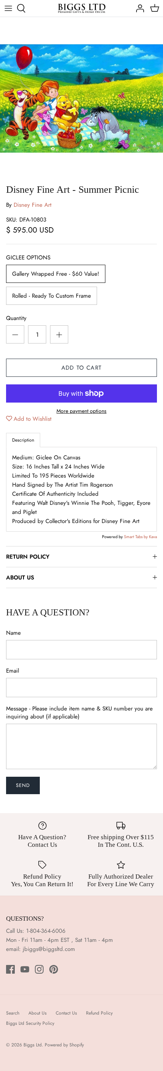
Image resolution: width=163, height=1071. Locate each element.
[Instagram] (39, 969)
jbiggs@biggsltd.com (49, 949)
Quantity (16, 318)
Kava (153, 537)
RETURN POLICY (27, 557)
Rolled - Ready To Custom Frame (51, 296)
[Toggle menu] (8, 8)
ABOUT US (20, 577)
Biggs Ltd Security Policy (30, 1023)
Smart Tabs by (136, 537)
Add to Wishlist (33, 419)
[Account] (138, 8)
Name (13, 633)
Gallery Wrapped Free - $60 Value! (55, 274)
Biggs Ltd (33, 1044)
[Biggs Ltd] (81, 8)
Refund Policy (99, 1013)
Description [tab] (23, 440)
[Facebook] (10, 969)
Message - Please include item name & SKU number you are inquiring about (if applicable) (79, 713)
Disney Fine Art (33, 205)
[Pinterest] (53, 969)
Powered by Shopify (64, 1044)
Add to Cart (81, 368)
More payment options (81, 411)
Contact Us (66, 1013)
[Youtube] (24, 969)
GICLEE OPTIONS (28, 258)
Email (12, 671)
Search (12, 1013)
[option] (81, 98)
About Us (37, 1013)
